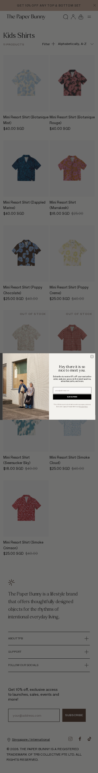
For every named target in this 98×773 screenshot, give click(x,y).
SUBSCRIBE (72, 397)
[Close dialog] (92, 356)
